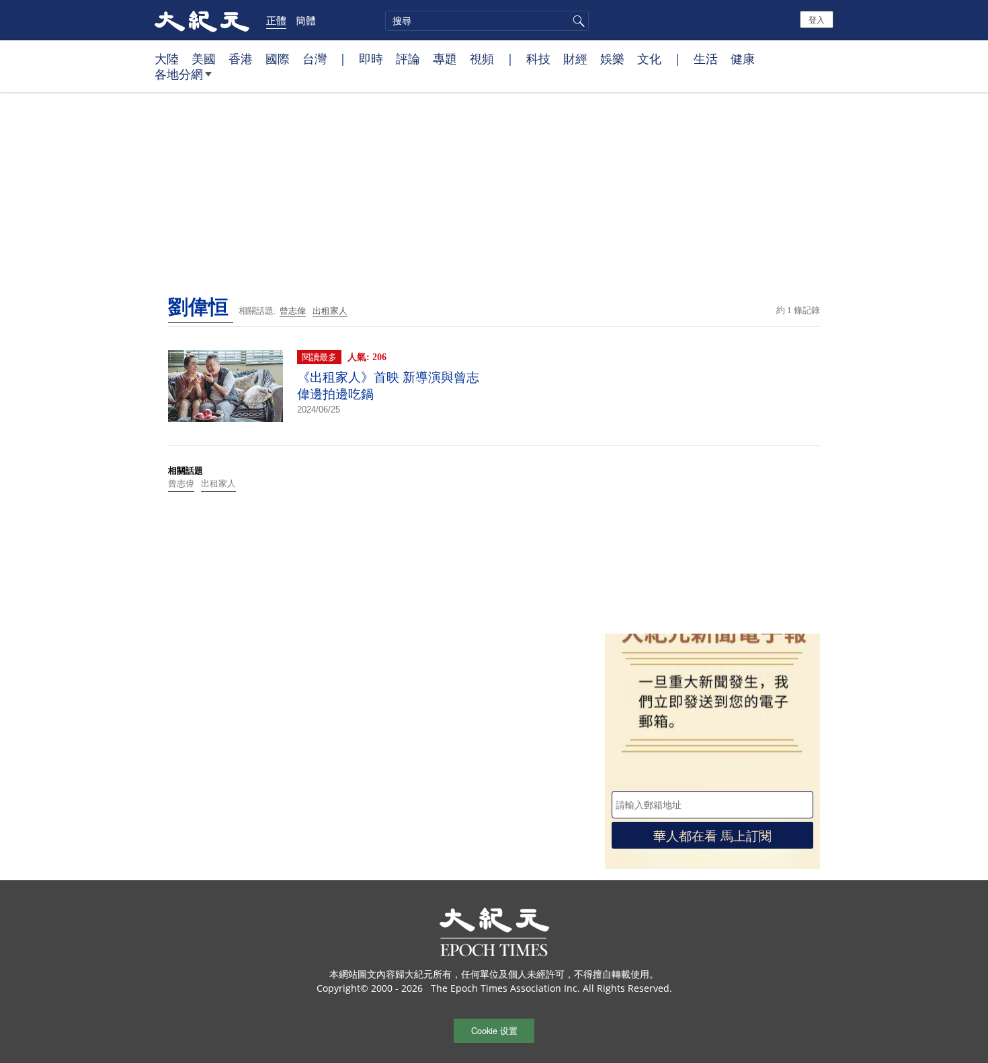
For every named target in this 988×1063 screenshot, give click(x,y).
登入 (817, 19)
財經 (575, 58)
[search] (487, 21)
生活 (706, 58)
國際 (277, 58)
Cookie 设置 (494, 1030)
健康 (743, 58)
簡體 (306, 20)
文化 (649, 58)
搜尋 (577, 21)
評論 (408, 58)
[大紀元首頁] (202, 20)
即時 (371, 58)
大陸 (167, 58)
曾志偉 (293, 311)
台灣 (314, 58)
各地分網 (179, 74)
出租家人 (330, 311)
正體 (276, 20)
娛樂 (612, 58)
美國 (204, 58)
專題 (445, 58)
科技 (538, 58)
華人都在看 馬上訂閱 (712, 835)
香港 (241, 58)
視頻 (482, 58)
